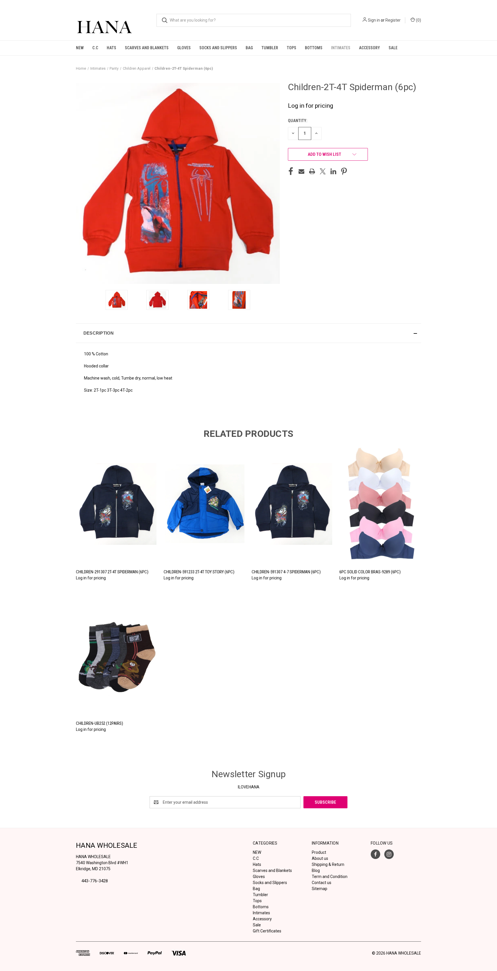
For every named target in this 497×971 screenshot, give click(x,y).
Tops (291, 47)
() (418, 20)
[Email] (301, 171)
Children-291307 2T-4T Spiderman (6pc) (112, 571)
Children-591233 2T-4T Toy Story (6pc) (199, 571)
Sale (393, 47)
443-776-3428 (94, 880)
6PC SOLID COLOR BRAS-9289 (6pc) (370, 571)
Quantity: (297, 120)
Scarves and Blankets (147, 47)
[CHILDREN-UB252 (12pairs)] (116, 655)
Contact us (321, 882)
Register (393, 20)
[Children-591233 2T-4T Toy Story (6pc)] (204, 503)
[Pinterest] (344, 171)
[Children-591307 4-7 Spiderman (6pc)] (292, 503)
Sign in (374, 20)
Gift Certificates (267, 931)
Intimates (340, 47)
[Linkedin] (333, 171)
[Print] (312, 171)
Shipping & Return (328, 864)
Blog (316, 870)
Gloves (184, 47)
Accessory (369, 47)
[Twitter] (323, 171)
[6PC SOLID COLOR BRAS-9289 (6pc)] (380, 503)
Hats (111, 47)
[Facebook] (291, 171)
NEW (80, 47)
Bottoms (313, 47)
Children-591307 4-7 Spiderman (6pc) (286, 571)
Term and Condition (329, 876)
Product (319, 852)
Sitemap (319, 888)
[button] (248, 333)
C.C (95, 47)
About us (320, 858)
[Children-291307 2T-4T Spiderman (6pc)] (116, 503)
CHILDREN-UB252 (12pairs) (99, 723)
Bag (249, 47)
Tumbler (269, 47)
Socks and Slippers (218, 47)
